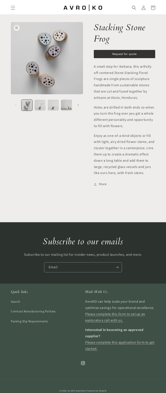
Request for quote (124, 54)
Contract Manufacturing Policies (33, 311)
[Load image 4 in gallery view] (66, 105)
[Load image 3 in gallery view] (53, 105)
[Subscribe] (117, 267)
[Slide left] (15, 105)
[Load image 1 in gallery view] (26, 105)
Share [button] (103, 184)
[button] (13, 8)
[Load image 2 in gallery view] (40, 105)
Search (15, 302)
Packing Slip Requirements (29, 321)
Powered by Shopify (96, 390)
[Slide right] (78, 105)
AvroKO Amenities (77, 390)
